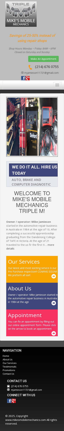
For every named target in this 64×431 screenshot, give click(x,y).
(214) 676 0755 (47, 66)
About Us (7, 359)
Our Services (10, 363)
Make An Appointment (43, 59)
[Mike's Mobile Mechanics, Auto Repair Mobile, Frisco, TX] (27, 407)
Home (6, 355)
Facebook (23, 78)
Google (27, 78)
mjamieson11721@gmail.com (41, 72)
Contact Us (8, 373)
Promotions (9, 370)
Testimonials (9, 366)
